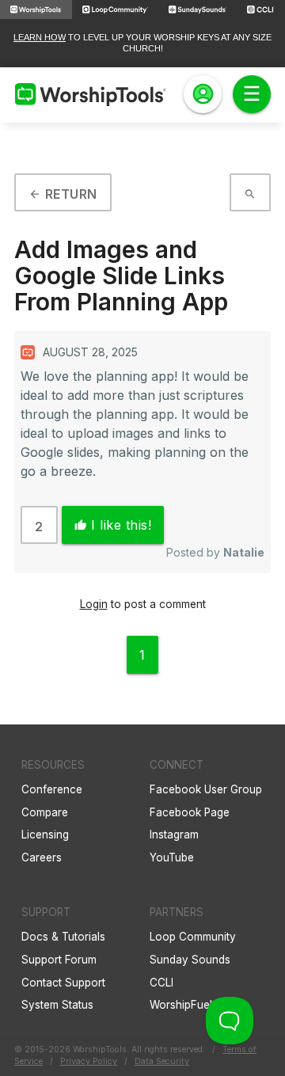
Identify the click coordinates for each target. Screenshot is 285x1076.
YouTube (172, 857)
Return (62, 194)
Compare (44, 812)
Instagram (174, 834)
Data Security (162, 1061)
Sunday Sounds (190, 959)
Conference (51, 789)
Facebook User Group (206, 789)
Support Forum (59, 959)
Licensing (45, 834)
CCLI (161, 982)
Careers (41, 857)
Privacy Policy (88, 1061)
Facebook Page (190, 812)
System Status (57, 1004)
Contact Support (63, 982)
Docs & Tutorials (63, 936)
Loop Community (193, 936)
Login (94, 604)
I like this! (113, 525)
